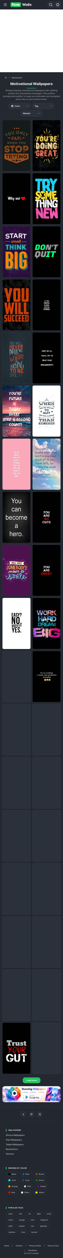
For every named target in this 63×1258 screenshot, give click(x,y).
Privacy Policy (35, 1246)
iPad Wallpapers (14, 1140)
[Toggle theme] (58, 5)
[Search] (51, 5)
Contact (19, 1246)
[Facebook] (23, 1114)
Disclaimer (32, 1250)
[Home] (6, 77)
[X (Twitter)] (40, 1114)
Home (6, 1246)
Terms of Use (53, 1246)
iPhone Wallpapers (15, 1135)
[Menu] (5, 5)
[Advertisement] (31, 40)
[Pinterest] (31, 1114)
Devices (10, 1154)
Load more (31, 1080)
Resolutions (12, 1149)
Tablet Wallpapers (15, 1144)
